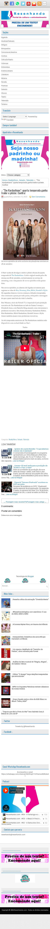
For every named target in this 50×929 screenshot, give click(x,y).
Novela (4, 82)
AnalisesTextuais (7, 41)
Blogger (31, 576)
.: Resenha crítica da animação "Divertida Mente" (30, 599)
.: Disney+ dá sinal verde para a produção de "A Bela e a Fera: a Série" (30, 467)
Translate (9, 120)
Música (4, 78)
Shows (4, 93)
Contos (4, 56)
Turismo (4, 104)
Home (4, 180)
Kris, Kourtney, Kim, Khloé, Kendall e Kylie (31, 290)
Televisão (5, 101)
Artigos (4, 45)
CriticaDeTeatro (7, 60)
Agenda (4, 37)
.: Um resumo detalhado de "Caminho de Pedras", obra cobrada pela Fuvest (27, 650)
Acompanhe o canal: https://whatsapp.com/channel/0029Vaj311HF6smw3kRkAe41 (25, 774)
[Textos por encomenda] (25, 27)
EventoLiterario (7, 71)
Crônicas (4, 63)
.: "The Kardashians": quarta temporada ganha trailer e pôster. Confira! (24, 191)
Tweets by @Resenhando (25, 726)
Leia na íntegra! (19, 461)
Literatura (5, 75)
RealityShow (13, 180)
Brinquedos (5, 49)
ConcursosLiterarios (9, 52)
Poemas (4, 86)
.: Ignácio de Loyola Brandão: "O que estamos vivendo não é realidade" (30, 450)
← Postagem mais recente (14, 502)
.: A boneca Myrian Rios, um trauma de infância (29, 624)
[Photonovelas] (25, 582)
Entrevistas (5, 67)
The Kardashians (17, 275)
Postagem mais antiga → (36, 502)
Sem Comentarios (38, 197)
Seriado (4, 89)
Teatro (3, 97)
